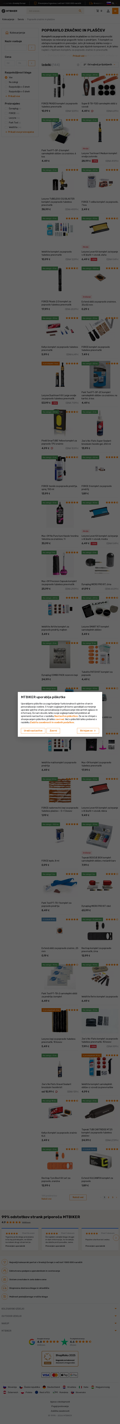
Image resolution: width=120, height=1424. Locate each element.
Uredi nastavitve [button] (33, 730)
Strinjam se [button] (88, 731)
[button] (59, 719)
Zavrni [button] (53, 730)
